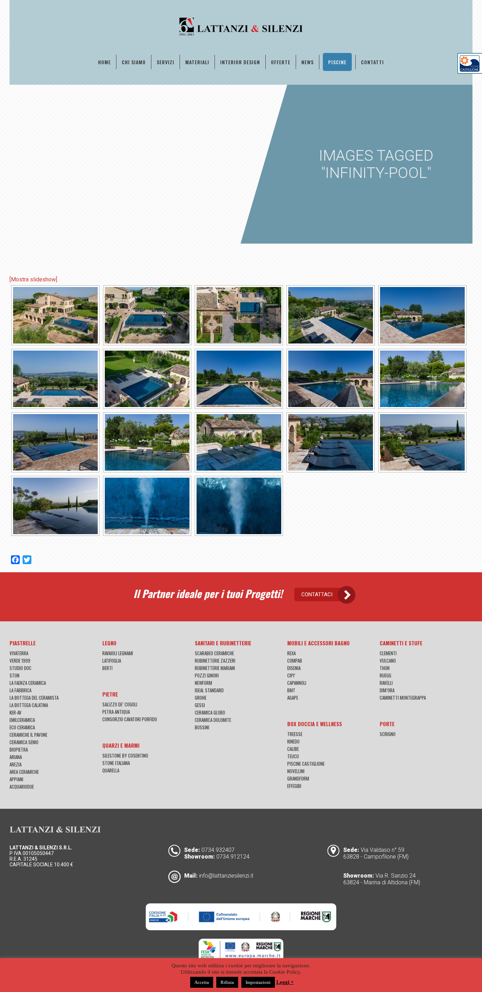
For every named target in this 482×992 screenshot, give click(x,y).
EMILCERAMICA (22, 719)
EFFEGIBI (294, 785)
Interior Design (240, 62)
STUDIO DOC (20, 667)
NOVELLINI (296, 771)
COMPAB (294, 660)
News (307, 62)
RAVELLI (386, 682)
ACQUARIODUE (22, 786)
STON (14, 675)
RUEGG (385, 675)
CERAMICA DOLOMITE (213, 719)
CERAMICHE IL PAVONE (28, 734)
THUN (385, 667)
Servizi (165, 62)
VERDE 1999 (20, 660)
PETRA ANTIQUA (116, 711)
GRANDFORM (298, 778)
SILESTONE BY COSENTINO (125, 755)
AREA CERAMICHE (24, 771)
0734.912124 (232, 856)
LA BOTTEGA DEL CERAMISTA (34, 697)
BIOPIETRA (19, 749)
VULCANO (388, 660)
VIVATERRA (19, 653)
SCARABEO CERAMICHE (214, 653)
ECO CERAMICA (22, 727)
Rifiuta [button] (227, 982)
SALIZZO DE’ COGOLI (119, 704)
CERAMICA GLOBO (210, 712)
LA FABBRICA (20, 690)
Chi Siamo (134, 62)
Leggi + (285, 982)
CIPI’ (291, 675)
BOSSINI (202, 727)
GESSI (200, 705)
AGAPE (292, 697)
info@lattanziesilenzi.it (226, 875)
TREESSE (294, 733)
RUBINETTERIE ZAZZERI (215, 660)
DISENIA (294, 667)
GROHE (200, 697)
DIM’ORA (387, 690)
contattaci (316, 594)
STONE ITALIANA (116, 762)
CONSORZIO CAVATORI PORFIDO (129, 719)
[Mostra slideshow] (33, 279)
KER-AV (16, 712)
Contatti (372, 62)
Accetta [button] (201, 982)
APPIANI (16, 779)
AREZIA (16, 764)
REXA (291, 653)
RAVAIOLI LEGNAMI (117, 653)
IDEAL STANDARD (209, 690)
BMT (291, 690)
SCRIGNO (388, 733)
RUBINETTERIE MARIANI (215, 667)
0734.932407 (218, 850)
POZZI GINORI (207, 675)
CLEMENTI (388, 653)
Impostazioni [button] (258, 982)
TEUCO (293, 756)
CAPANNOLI (296, 682)
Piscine (337, 62)
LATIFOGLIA (111, 660)
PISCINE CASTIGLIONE (306, 763)
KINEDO (293, 741)
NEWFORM (203, 682)
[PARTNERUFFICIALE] (470, 69)
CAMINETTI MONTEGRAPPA (403, 697)
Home (104, 62)
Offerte (280, 62)
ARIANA (16, 756)
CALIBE (293, 748)
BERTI (107, 667)
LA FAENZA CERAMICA (28, 682)
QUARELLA (110, 770)
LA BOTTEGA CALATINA (29, 705)
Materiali (197, 62)
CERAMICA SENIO (24, 742)
